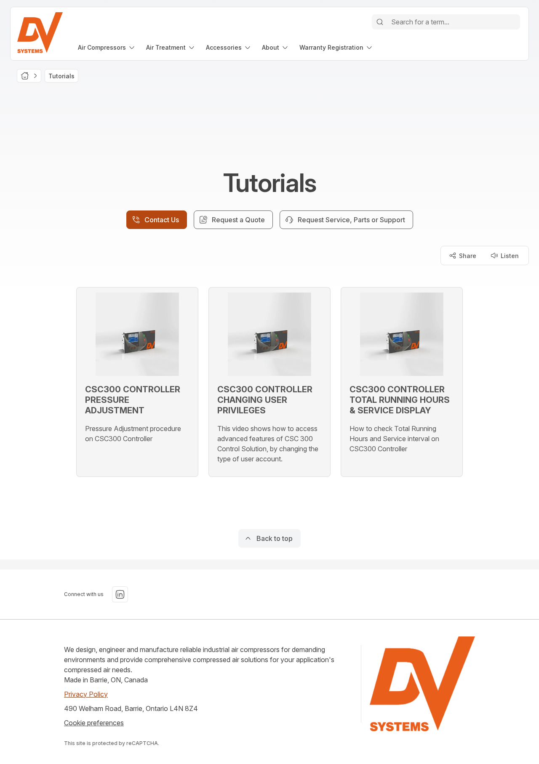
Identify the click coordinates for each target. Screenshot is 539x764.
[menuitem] (107, 47)
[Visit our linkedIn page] (120, 594)
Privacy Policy (86, 694)
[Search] (379, 21)
